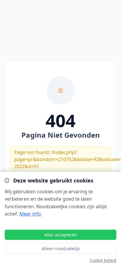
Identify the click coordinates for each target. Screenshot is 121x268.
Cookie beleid (103, 260)
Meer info (30, 214)
